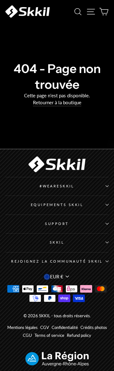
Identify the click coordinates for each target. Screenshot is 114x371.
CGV (44, 327)
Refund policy (79, 335)
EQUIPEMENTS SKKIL (57, 205)
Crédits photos (93, 327)
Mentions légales (22, 327)
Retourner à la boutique (57, 102)
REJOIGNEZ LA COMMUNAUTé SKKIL (57, 261)
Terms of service (49, 335)
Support (57, 224)
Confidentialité (65, 327)
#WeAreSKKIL (57, 186)
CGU (27, 335)
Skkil (57, 242)
